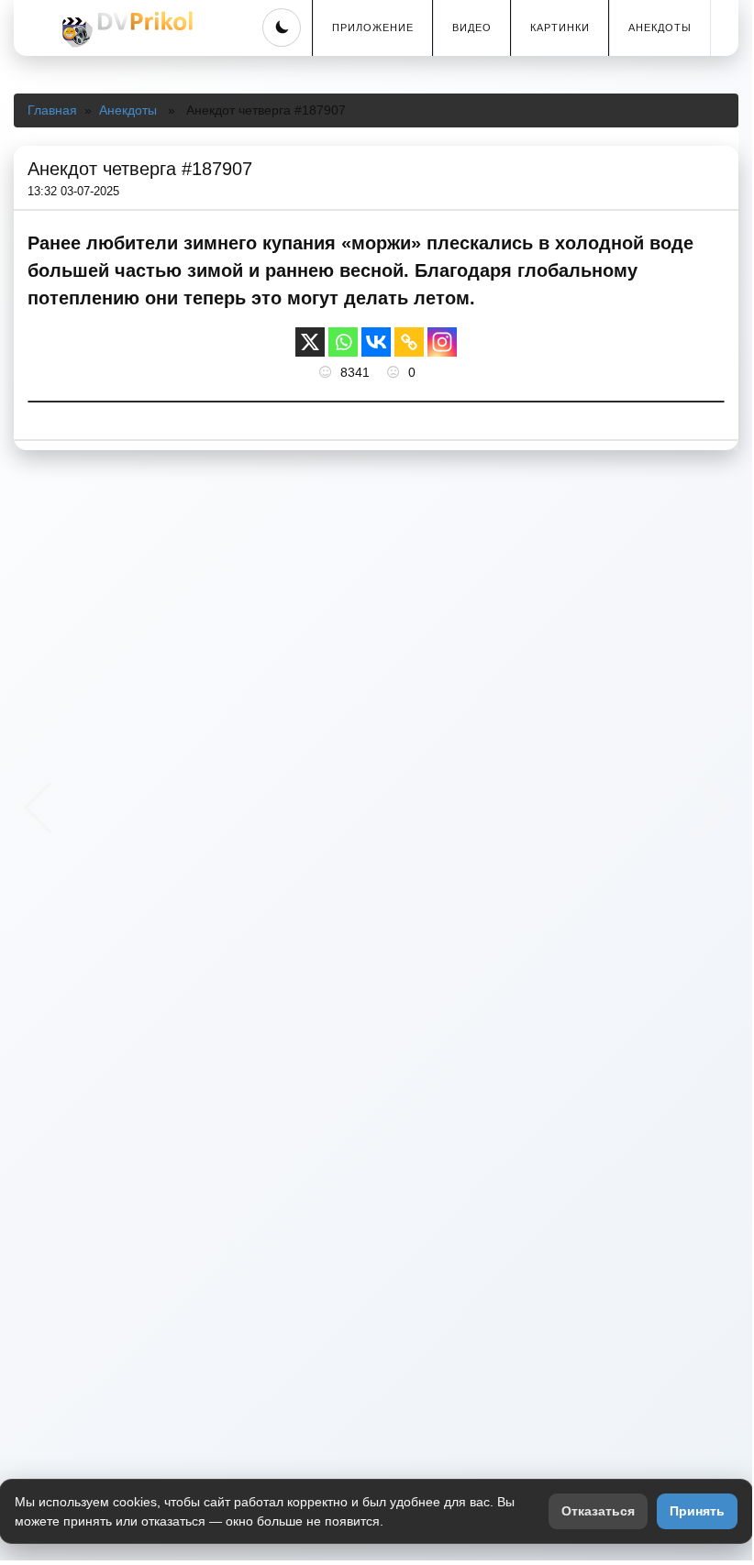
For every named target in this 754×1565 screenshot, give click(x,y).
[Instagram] (442, 342)
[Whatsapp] (343, 342)
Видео (472, 27)
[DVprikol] (124, 29)
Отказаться (598, 1511)
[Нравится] (327, 372)
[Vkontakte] (376, 342)
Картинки (560, 27)
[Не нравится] (395, 372)
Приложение (373, 27)
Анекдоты (660, 27)
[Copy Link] (409, 342)
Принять (697, 1511)
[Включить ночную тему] (281, 27)
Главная (52, 110)
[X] (310, 342)
